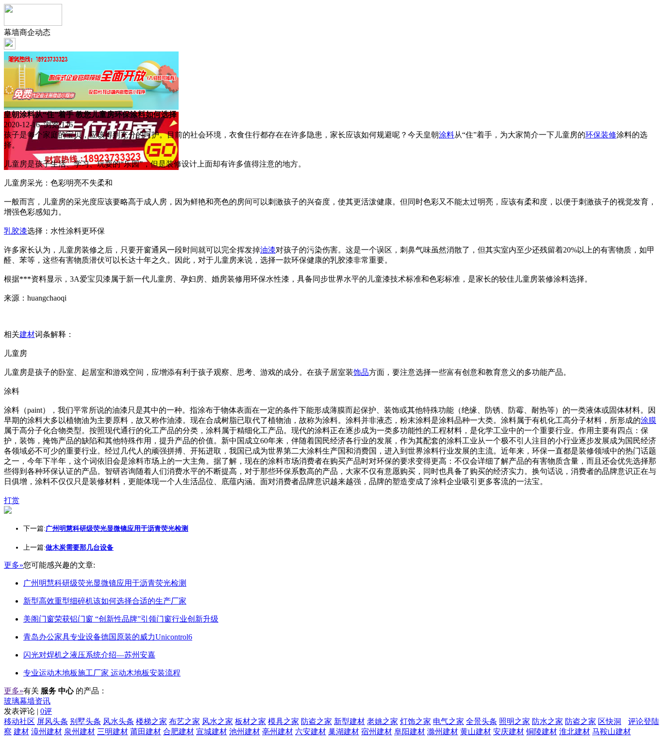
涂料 (446, 135)
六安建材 (310, 731)
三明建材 (112, 731)
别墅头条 (85, 721)
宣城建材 (211, 731)
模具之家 (283, 721)
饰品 (361, 372)
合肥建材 (178, 731)
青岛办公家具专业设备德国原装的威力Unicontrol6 (107, 637)
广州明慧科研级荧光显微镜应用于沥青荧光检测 (104, 583)
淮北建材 (574, 731)
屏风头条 (52, 721)
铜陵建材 (541, 731)
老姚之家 (382, 721)
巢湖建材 (343, 731)
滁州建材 (442, 731)
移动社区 (19, 721)
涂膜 (648, 420)
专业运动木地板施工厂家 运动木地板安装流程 (102, 673)
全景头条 (481, 721)
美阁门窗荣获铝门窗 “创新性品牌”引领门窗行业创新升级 (120, 619)
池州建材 (244, 731)
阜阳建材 (409, 731)
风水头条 (118, 721)
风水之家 (217, 721)
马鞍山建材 (611, 731)
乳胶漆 (15, 231)
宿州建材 (376, 731)
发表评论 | (28, 711)
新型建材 (349, 721)
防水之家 (547, 721)
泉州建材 (79, 731)
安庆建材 (508, 731)
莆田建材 (145, 731)
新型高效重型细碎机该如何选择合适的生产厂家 (104, 601)
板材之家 (250, 721)
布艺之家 (184, 721)
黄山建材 (475, 731)
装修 (608, 135)
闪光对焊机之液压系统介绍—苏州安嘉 (89, 655)
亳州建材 (277, 731)
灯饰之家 (415, 721)
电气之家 (448, 721)
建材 (27, 334)
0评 (46, 711)
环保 (593, 135)
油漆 (268, 250)
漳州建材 (46, 731)
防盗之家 (316, 721)
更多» (13, 565)
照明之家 (514, 721)
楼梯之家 (151, 721)
